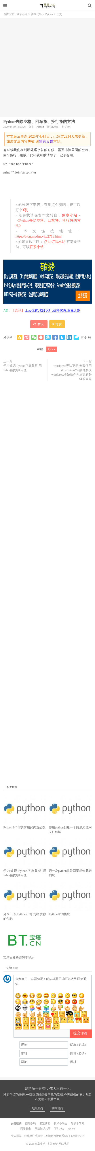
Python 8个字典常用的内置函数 (24, 827)
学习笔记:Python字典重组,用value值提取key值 (22, 368)
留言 (42, 141)
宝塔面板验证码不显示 (18, 957)
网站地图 (64, 1143)
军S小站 (59, 1128)
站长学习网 (77, 1123)
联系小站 (37, 247)
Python (49, 14)
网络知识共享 (43, 1128)
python (71, 1128)
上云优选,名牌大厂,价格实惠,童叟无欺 (52, 310)
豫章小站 (47, 5)
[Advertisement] (47, 67)
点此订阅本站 (54, 241)
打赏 (58, 324)
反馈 (49, 141)
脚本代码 (36, 14)
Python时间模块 (59, 914)
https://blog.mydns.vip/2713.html (38, 236)
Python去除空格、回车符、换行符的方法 (39, 121)
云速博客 (45, 1123)
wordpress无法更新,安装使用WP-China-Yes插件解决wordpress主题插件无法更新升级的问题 (71, 372)
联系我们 (37, 1108)
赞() (41, 324)
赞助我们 (57, 1108)
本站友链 (52, 1143)
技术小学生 (60, 1123)
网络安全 (25, 1128)
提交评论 (80, 1033)
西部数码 (30, 1123)
